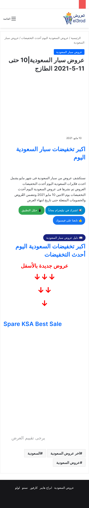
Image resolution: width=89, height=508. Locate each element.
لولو (17, 487)
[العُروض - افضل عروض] (74, 18)
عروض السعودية (68, 462)
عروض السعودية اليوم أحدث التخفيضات (44, 38)
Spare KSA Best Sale (32, 323)
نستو (25, 487)
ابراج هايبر (46, 487)
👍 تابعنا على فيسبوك (69, 220)
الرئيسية (76, 38)
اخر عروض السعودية (65, 453)
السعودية (34, 453)
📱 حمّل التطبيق (31, 210)
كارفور (34, 487)
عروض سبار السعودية (69, 52)
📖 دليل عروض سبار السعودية (64, 237)
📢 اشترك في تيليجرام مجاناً (65, 210)
